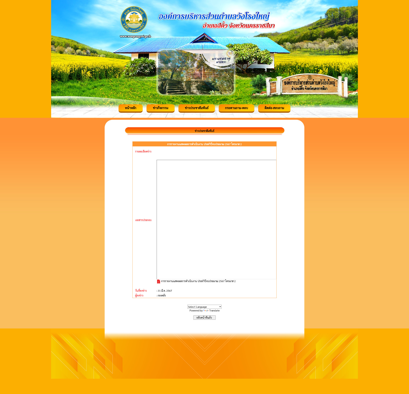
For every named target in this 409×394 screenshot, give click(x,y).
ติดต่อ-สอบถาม (274, 108)
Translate (214, 310)
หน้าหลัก (130, 108)
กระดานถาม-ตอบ (236, 108)
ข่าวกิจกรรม (160, 108)
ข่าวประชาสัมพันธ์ (196, 108)
